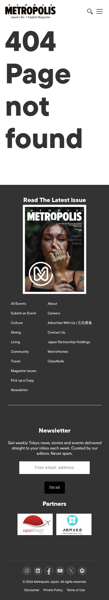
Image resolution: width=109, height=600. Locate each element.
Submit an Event (23, 313)
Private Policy (53, 590)
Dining (16, 332)
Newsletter (19, 390)
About (52, 304)
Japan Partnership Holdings (69, 342)
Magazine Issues (23, 371)
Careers (54, 313)
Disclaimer (31, 590)
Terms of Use (76, 590)
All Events (18, 304)
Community (20, 352)
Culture (17, 323)
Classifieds (56, 361)
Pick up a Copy (22, 380)
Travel (15, 361)
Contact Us (56, 332)
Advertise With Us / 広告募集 (70, 323)
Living (15, 342)
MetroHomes (58, 352)
